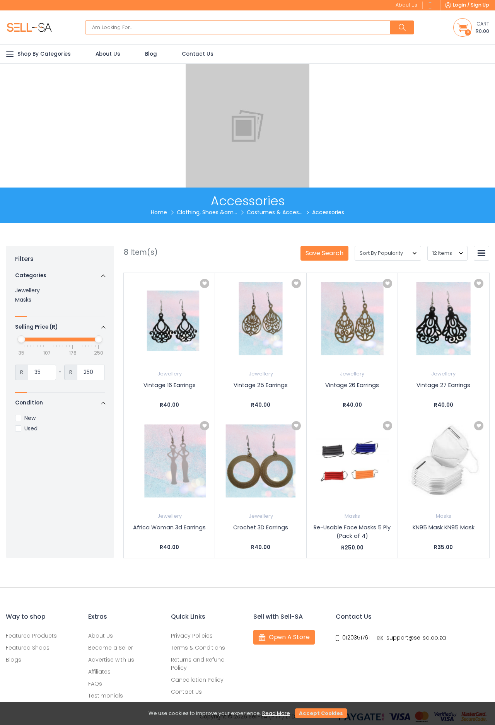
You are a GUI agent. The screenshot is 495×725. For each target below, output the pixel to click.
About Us (108, 54)
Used (31, 428)
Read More (276, 713)
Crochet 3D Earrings (260, 527)
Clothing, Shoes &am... (207, 212)
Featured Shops (28, 648)
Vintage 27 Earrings (443, 385)
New (30, 418)
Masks (23, 300)
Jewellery (27, 290)
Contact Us (197, 54)
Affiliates (99, 672)
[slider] (21, 339)
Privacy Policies (192, 636)
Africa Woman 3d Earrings (169, 527)
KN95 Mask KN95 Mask (444, 527)
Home (159, 212)
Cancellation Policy (197, 680)
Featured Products (31, 636)
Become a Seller (110, 648)
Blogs (13, 660)
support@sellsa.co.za (416, 637)
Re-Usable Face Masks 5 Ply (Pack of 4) (352, 532)
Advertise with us (111, 660)
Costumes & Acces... (274, 212)
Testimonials (105, 695)
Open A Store (289, 637)
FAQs (95, 683)
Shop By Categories (44, 54)
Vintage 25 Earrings (261, 385)
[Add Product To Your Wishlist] (204, 283)
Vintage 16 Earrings (169, 385)
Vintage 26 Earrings (352, 385)
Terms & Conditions (198, 648)
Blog (151, 54)
